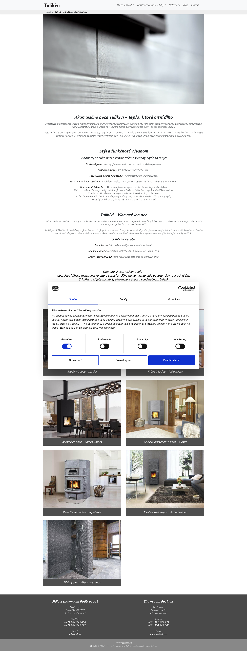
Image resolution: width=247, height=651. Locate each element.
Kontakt (195, 5)
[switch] (104, 346)
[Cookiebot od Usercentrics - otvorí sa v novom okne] (180, 288)
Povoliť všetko (171, 360)
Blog (186, 5)
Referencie (174, 5)
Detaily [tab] (123, 299)
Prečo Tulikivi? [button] (124, 5)
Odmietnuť (75, 360)
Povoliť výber (123, 360)
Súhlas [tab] (73, 299)
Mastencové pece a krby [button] (150, 5)
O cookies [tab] (174, 299)
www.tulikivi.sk (123, 642)
